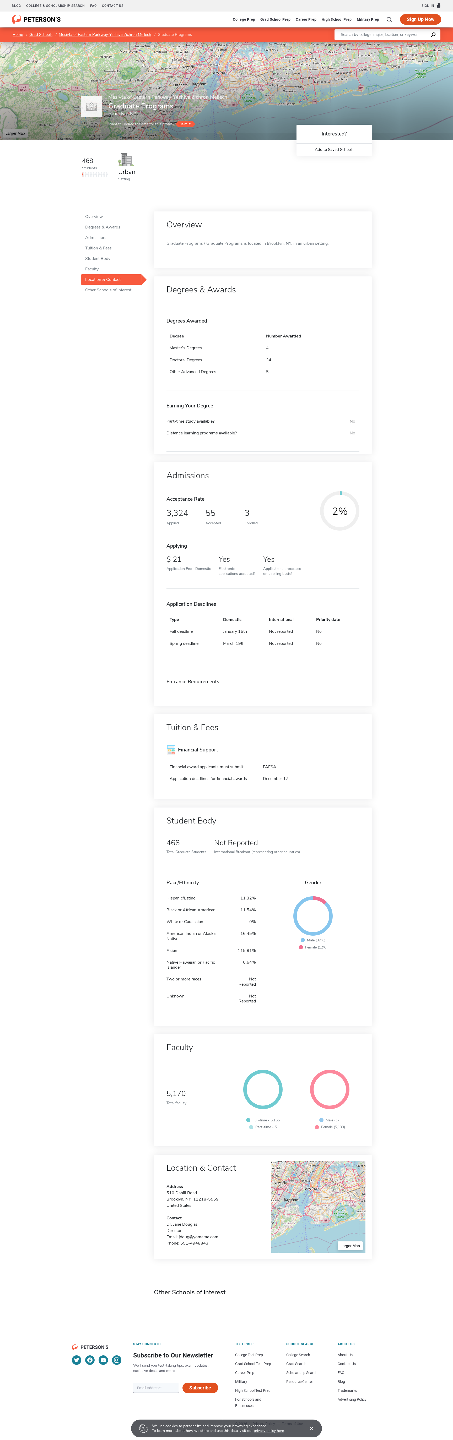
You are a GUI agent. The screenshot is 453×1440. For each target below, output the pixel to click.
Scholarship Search (301, 1373)
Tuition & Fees (98, 248)
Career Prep (306, 19)
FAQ (93, 6)
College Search (298, 1355)
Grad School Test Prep (253, 1364)
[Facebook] (90, 1360)
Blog (16, 6)
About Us (345, 1355)
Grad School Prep (275, 19)
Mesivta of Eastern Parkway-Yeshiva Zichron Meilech (105, 34)
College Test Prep (249, 1355)
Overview (94, 217)
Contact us (112, 6)
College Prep (244, 19)
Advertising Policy (352, 1399)
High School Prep (337, 19)
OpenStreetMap (417, 44)
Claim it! (185, 124)
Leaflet (391, 44)
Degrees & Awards (102, 227)
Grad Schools (40, 34)
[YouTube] (103, 1360)
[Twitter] (76, 1360)
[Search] (389, 19)
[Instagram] (116, 1360)
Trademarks (347, 1390)
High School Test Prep (253, 1390)
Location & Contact (103, 279)
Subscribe (200, 1387)
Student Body (97, 258)
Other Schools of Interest (108, 290)
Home (18, 34)
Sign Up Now (420, 19)
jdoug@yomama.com (198, 1237)
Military (241, 1381)
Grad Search (296, 1364)
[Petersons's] (36, 19)
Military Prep (368, 19)
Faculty (92, 269)
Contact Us (347, 1364)
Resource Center (299, 1381)
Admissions (96, 238)
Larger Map (15, 133)
